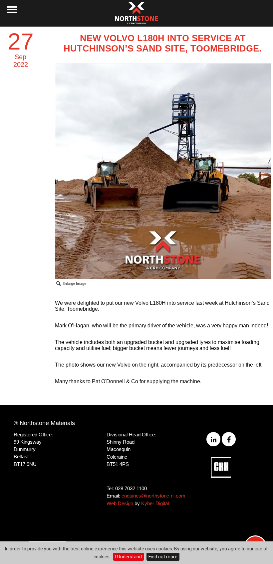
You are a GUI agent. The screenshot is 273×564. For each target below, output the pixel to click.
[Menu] (12, 9)
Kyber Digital (155, 503)
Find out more (162, 556)
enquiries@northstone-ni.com (153, 496)
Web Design (120, 503)
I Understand (128, 556)
